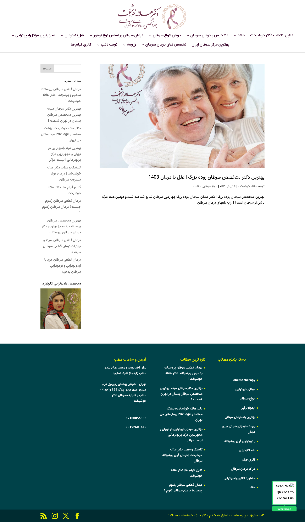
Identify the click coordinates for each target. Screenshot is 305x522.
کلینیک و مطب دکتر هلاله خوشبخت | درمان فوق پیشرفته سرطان (64, 173)
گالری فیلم (248, 460)
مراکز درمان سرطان (243, 469)
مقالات (197, 186)
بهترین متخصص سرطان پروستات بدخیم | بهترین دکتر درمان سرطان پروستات (61, 226)
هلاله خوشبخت (247, 186)
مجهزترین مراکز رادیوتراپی (35, 36)
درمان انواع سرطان (167, 36)
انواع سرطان (210, 186)
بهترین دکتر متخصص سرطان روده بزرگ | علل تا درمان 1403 (206, 177)
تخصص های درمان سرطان (165, 45)
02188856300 (136, 418)
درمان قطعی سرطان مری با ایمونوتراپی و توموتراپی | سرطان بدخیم (62, 265)
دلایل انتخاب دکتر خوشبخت (271, 36)
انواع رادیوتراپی (245, 389)
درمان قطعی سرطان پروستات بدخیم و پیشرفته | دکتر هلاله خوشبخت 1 (61, 95)
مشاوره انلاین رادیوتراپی (239, 478)
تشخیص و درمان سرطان (209, 36)
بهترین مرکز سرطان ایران (210, 45)
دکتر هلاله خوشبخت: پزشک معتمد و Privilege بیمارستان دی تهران (61, 134)
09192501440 (136, 427)
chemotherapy (244, 380)
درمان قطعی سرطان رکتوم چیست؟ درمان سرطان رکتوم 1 (61, 206)
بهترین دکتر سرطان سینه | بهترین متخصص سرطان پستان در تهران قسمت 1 (63, 114)
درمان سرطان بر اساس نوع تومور (118, 36)
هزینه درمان (74, 36)
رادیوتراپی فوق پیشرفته (239, 441)
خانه (241, 36)
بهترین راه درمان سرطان (240, 417)
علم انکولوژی (247, 450)
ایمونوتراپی (247, 408)
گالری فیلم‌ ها (81, 45)
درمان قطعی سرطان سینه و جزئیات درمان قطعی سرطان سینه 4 (62, 246)
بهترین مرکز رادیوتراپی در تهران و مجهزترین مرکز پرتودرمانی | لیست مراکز (64, 154)
